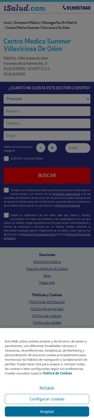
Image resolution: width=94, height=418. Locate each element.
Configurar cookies (47, 399)
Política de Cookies (57, 373)
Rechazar (47, 387)
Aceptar (47, 411)
